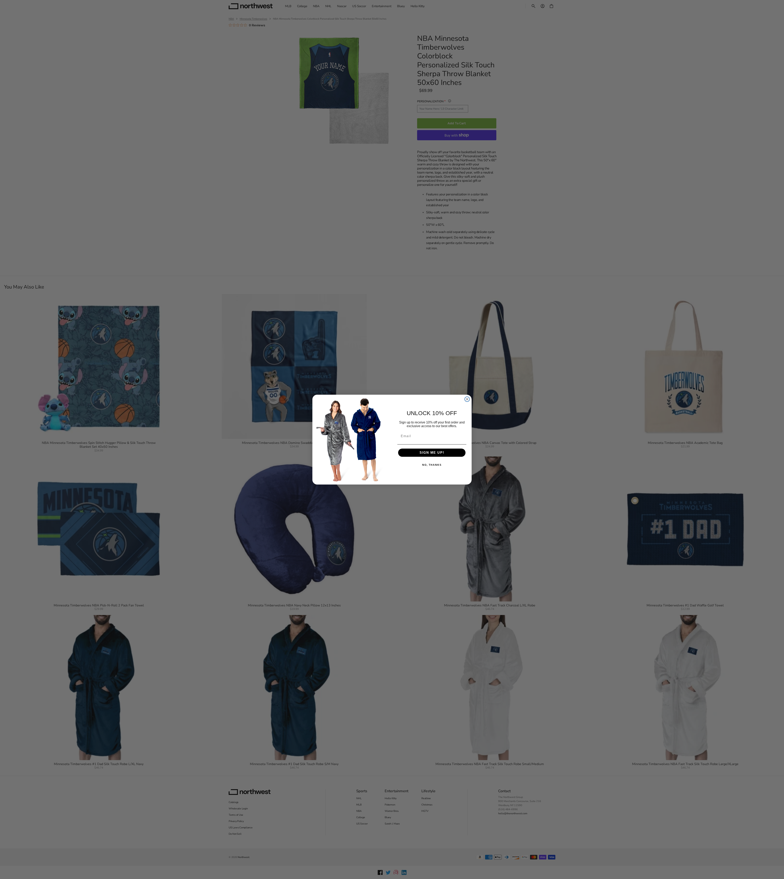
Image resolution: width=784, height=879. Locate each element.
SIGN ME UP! (432, 452)
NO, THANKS (432, 464)
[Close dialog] (467, 399)
